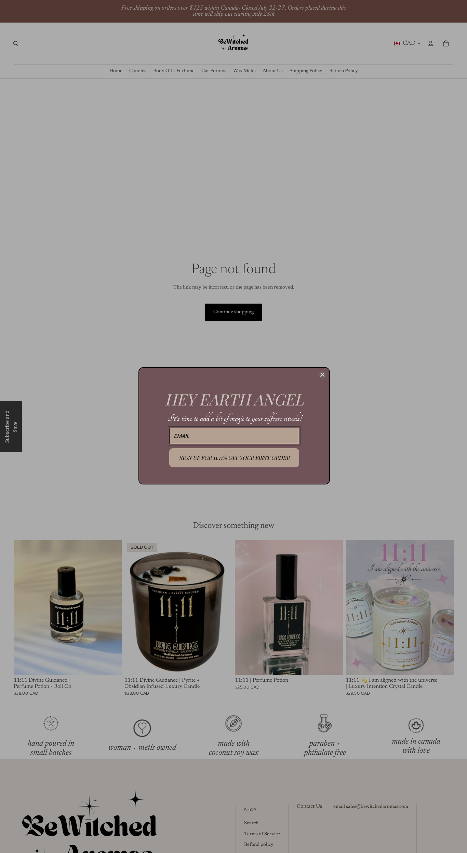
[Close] (322, 375)
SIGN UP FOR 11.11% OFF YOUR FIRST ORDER (234, 457)
